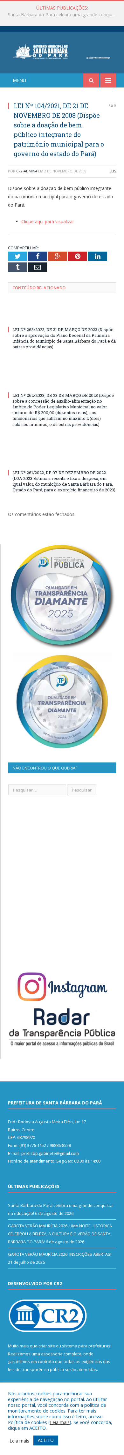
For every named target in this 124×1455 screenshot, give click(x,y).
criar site (46, 1346)
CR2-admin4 (26, 171)
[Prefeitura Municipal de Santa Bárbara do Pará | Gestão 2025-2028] (62, 50)
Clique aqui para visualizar (47, 221)
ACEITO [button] (46, 1440)
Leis (112, 171)
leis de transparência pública (36, 1369)
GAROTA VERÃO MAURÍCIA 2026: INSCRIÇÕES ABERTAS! (59, 1254)
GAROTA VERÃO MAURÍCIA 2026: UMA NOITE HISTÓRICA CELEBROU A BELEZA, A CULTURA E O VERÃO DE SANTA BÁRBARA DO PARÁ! (63, 15)
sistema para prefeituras (86, 1346)
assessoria (52, 1354)
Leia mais (60, 1422)
